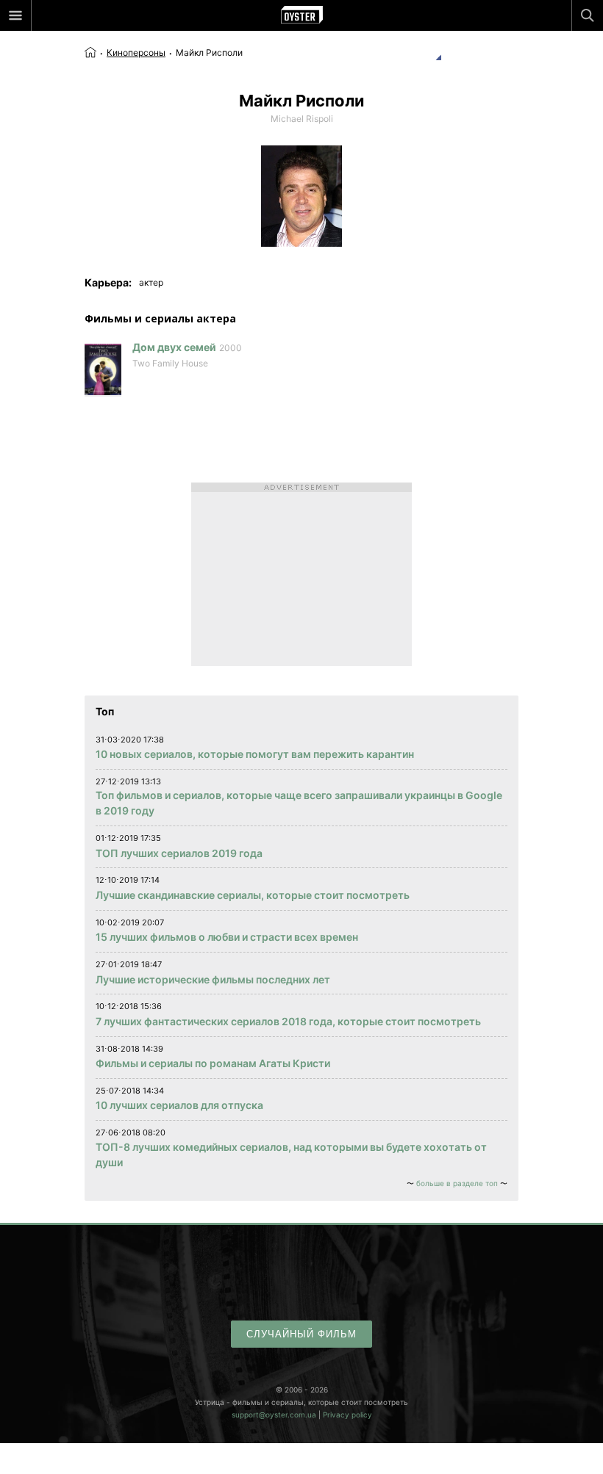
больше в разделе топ (457, 1183)
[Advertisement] (301, 574)
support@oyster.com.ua (274, 1414)
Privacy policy (347, 1414)
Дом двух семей (174, 347)
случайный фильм (301, 1334)
